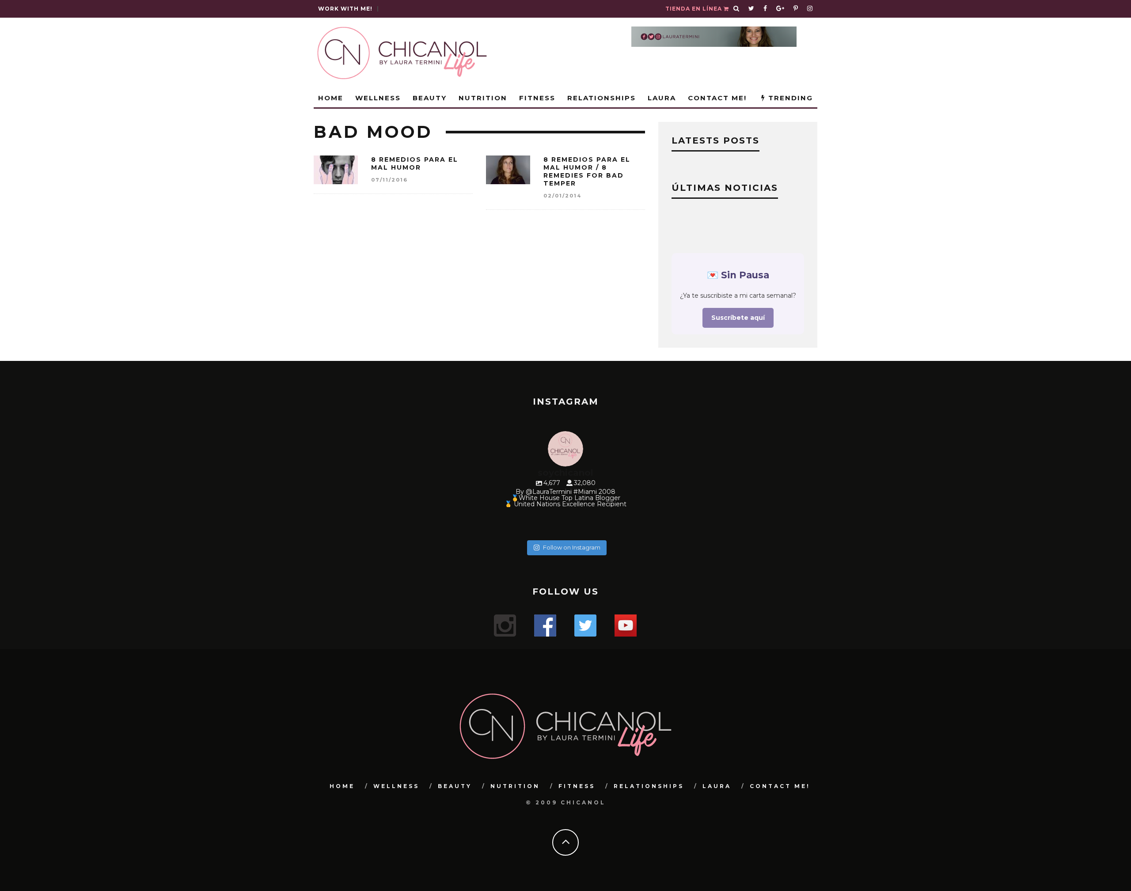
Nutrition (483, 98)
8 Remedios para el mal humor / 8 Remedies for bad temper (586, 171)
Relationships (601, 98)
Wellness (378, 98)
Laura (662, 98)
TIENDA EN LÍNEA (694, 8)
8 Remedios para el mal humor (414, 163)
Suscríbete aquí (738, 318)
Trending (789, 98)
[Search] (736, 9)
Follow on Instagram (571, 547)
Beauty (430, 98)
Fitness (537, 98)
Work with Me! (345, 8)
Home (330, 98)
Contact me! (717, 98)
